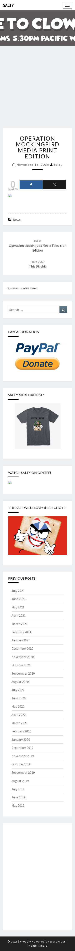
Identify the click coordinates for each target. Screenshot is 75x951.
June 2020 (18, 698)
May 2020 (17, 706)
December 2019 (22, 747)
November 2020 (22, 657)
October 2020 (21, 665)
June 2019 (18, 797)
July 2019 (18, 789)
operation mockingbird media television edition (37, 245)
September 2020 (23, 673)
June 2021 (18, 599)
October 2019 (21, 764)
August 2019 (20, 781)
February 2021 (21, 632)
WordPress (58, 941)
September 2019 (23, 772)
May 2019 (17, 805)
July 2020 (18, 690)
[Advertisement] (37, 89)
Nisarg (43, 945)
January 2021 (20, 640)
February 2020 (21, 731)
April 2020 (18, 715)
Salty (8, 5)
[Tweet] (54, 184)
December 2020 (22, 648)
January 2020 (20, 739)
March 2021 (19, 624)
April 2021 (18, 615)
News (17, 220)
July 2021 (18, 591)
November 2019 (22, 756)
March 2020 (19, 723)
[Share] (31, 184)
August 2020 (20, 682)
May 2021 (17, 607)
